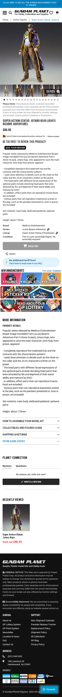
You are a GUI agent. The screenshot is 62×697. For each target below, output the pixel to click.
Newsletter (8, 632)
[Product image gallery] (31, 53)
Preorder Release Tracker (43, 624)
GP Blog (35, 640)
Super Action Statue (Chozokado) (38, 233)
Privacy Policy (37, 644)
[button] (57, 13)
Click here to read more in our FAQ (25, 263)
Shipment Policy (39, 632)
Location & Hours (11, 636)
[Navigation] (5, 12)
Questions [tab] (21, 466)
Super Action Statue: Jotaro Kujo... (13, 536)
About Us (7, 620)
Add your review (15, 147)
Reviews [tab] (7, 466)
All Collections (38, 636)
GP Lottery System (12, 624)
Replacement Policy (40, 628)
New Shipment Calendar (42, 620)
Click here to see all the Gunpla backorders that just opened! (31, 3)
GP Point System (11, 628)
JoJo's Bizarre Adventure (34, 229)
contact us (53, 608)
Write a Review (33, 482)
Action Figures (20, 20)
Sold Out (33, 246)
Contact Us (8, 644)
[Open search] (10, 12)
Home (5, 20)
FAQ (5, 640)
